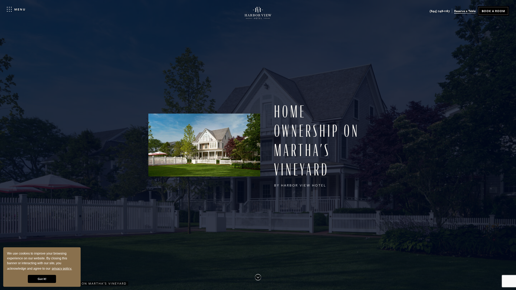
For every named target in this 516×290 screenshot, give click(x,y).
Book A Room (493, 11)
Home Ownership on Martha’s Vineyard (86, 283)
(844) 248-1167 (440, 10)
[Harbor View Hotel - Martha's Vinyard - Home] (258, 14)
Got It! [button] (42, 279)
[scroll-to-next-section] (258, 277)
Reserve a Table (465, 10)
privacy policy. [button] (62, 268)
